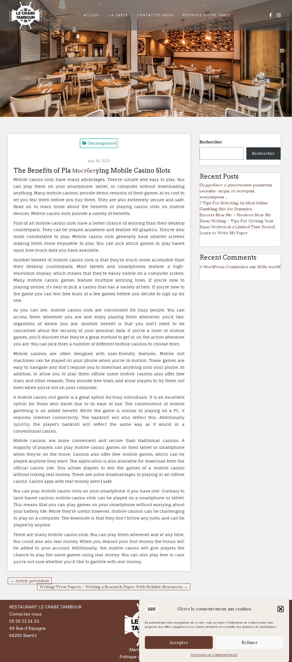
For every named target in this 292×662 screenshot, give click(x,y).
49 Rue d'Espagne (27, 628)
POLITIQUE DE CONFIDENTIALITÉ (214, 655)
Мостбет (84, 170)
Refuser (249, 642)
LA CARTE (118, 15)
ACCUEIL (92, 15)
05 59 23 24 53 (24, 621)
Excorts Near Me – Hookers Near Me (235, 214)
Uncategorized (102, 143)
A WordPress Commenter (224, 266)
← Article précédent (29, 580)
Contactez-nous (25, 614)
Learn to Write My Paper (224, 232)
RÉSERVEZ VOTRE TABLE (206, 15)
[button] (280, 609)
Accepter (179, 642)
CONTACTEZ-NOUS (155, 15)
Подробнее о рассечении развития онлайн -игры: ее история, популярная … (236, 190)
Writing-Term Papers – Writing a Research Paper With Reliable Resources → (114, 586)
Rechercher (211, 141)
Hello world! (269, 266)
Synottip (21, 424)
